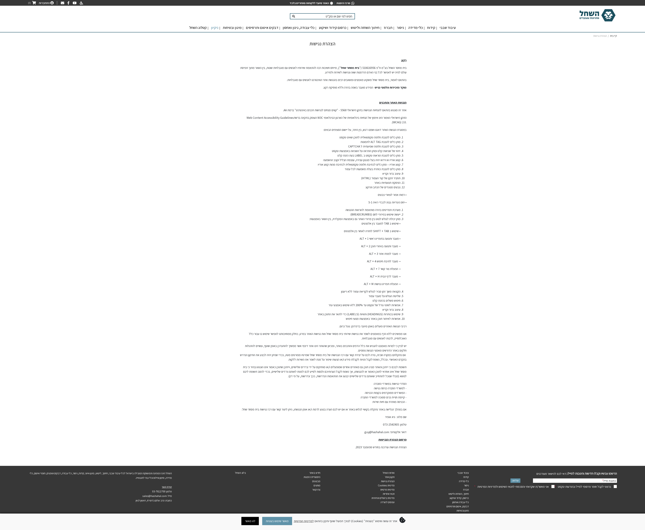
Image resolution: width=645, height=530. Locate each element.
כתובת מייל (609, 481)
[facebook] (68, 3)
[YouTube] (74, 3)
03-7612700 (158, 491)
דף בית (613, 36)
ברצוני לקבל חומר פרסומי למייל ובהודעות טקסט (583, 487)
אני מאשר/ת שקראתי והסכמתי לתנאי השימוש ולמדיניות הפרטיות (511, 487)
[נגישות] (81, 3)
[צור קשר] (61, 3)
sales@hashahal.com (154, 496)
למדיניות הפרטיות (304, 521)
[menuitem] (448, 28)
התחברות (44, 3)
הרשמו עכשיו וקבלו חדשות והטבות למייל (592, 473)
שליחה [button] (515, 480)
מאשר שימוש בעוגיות (277, 521)
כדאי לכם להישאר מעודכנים (552, 474)
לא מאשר (250, 521)
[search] (326, 16)
